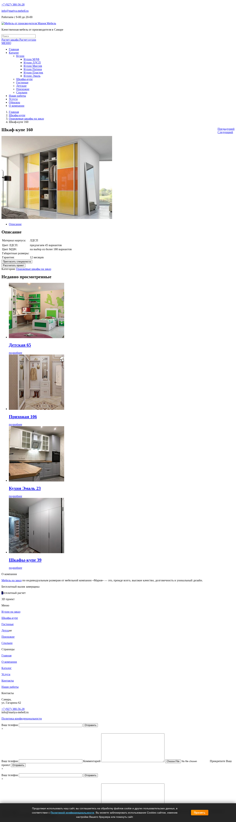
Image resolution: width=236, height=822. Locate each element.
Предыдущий (226, 128)
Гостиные (7, 624)
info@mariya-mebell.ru (15, 10)
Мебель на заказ (11, 580)
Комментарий (92, 761)
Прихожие (8, 636)
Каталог (6, 668)
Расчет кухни (27, 39)
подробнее (15, 352)
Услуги (5, 674)
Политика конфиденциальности (21, 718)
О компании (9, 661)
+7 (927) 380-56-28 (13, 4)
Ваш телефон (10, 725)
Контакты (7, 680)
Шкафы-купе (17, 115)
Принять (199, 812)
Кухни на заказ (10, 611)
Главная (14, 112)
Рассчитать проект (13, 265)
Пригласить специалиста (17, 261)
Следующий (225, 132)
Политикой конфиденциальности (72, 812)
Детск (5, 630)
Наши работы (10, 686)
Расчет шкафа (10, 39)
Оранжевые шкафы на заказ (26, 118)
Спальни (7, 643)
